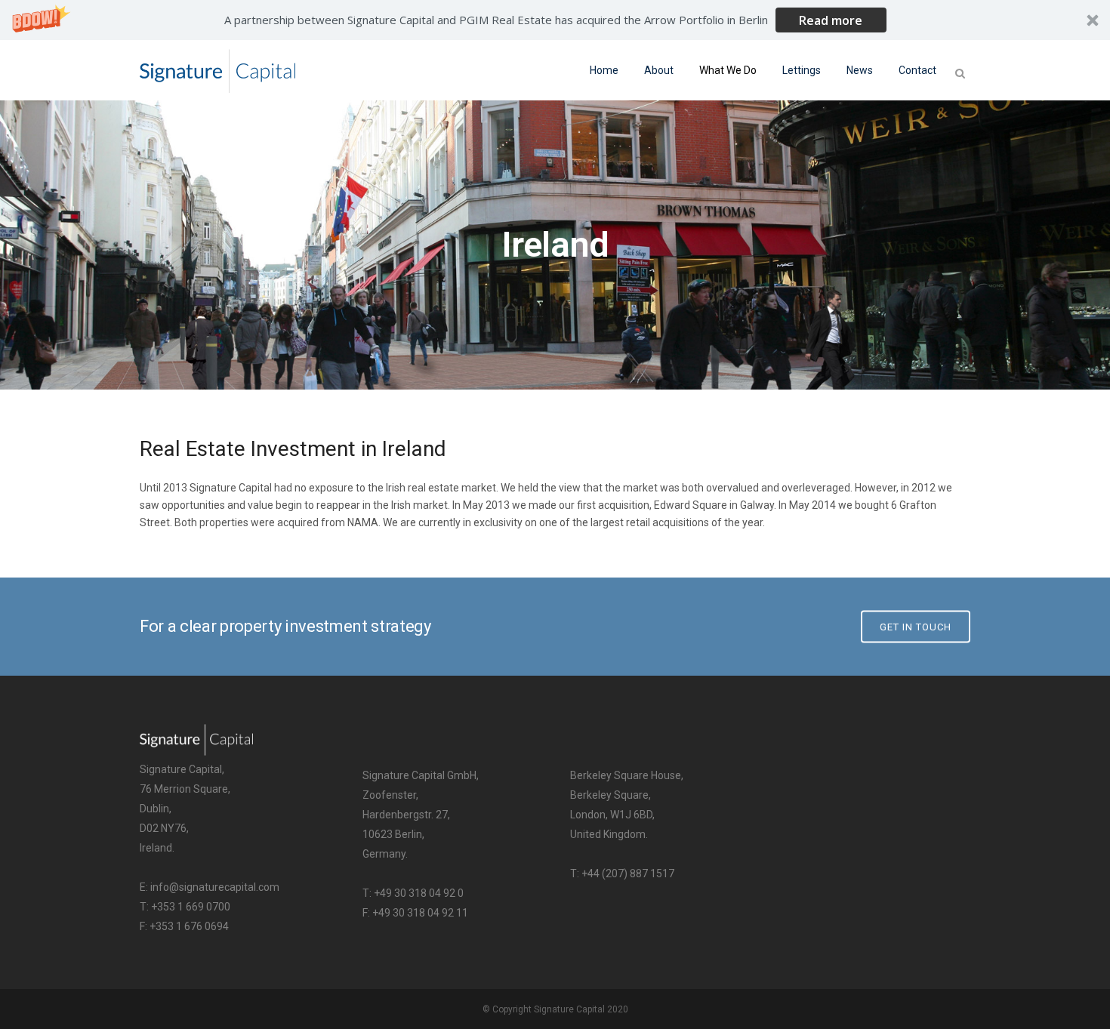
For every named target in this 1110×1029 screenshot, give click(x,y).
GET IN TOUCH (915, 626)
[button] (555, 20)
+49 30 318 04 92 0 (419, 893)
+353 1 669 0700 (190, 907)
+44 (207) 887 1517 (627, 873)
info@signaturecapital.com (214, 887)
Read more (830, 20)
